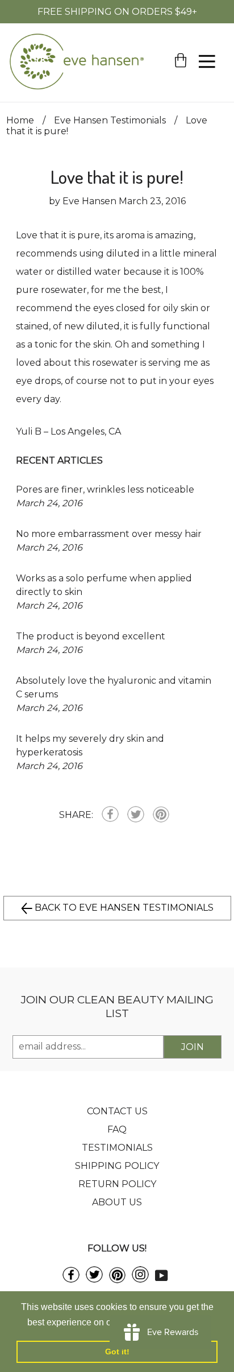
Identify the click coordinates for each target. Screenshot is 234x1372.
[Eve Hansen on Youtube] (161, 1275)
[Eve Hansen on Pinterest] (117, 1280)
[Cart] (180, 80)
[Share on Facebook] (110, 815)
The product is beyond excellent (90, 636)
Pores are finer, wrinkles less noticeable (105, 489)
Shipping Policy (117, 1165)
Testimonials (117, 1147)
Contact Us (117, 1111)
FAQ (117, 1129)
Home (20, 120)
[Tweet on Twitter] (135, 815)
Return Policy (117, 1184)
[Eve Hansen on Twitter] (94, 1279)
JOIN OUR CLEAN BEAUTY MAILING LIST (117, 1006)
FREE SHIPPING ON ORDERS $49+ (117, 11)
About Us (117, 1202)
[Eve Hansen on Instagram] (140, 1279)
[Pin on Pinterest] (161, 815)
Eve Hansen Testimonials (110, 120)
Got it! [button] (117, 1351)
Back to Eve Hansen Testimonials (123, 907)
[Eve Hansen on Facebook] (71, 1279)
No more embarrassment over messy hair (109, 533)
